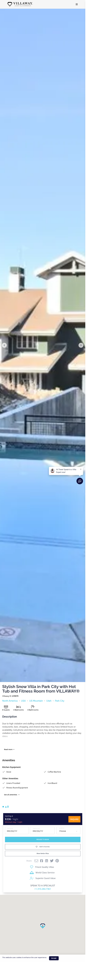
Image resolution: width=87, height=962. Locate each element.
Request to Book (42, 839)
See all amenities (10, 795)
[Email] (36, 861)
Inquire (74, 819)
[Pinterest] (57, 860)
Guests (61, 828)
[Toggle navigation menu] (76, 4)
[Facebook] (41, 860)
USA (23, 700)
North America (10, 700)
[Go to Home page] (20, 4)
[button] (4, 345)
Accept (53, 958)
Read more (8, 749)
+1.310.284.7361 (42, 888)
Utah (48, 700)
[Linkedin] (46, 860)
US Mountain (36, 700)
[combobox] (68, 831)
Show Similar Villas (43, 853)
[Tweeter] (52, 861)
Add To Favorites (44, 847)
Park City (59, 700)
